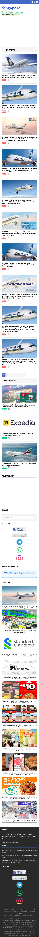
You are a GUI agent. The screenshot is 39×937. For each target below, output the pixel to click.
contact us (19, 913)
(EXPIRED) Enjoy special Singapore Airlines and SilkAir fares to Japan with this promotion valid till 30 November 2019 (19, 170)
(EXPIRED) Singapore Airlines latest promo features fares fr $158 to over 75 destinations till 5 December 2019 (19, 107)
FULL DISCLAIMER (30, 931)
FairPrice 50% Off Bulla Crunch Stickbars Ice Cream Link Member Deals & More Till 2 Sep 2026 (18, 406)
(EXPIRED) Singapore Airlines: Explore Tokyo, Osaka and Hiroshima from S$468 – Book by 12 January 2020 (19, 76)
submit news (31, 911)
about (21, 911)
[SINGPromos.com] (19, 10)
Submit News (6, 842)
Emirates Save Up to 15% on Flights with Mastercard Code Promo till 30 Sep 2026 (19, 464)
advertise (25, 911)
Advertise (14, 842)
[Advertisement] (19, 31)
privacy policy (16, 911)
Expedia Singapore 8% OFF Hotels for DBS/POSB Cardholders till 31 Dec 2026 (17, 434)
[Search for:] (19, 517)
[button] (34, 2)
